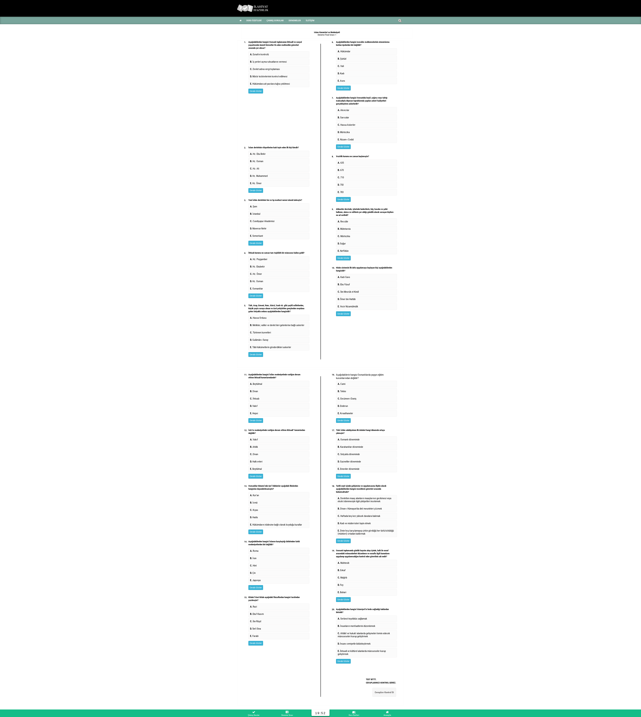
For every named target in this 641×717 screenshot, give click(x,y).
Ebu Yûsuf (344, 284)
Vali (341, 66)
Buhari (342, 592)
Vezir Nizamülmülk (348, 306)
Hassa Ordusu (258, 317)
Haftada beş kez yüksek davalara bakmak (359, 516)
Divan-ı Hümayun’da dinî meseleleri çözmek (360, 508)
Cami (341, 383)
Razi (253, 606)
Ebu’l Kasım (257, 614)
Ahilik (254, 446)
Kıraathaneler (345, 413)
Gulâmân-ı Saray (259, 339)
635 (341, 162)
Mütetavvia (344, 228)
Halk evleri (256, 461)
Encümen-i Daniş (347, 398)
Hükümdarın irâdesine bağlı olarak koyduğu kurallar (276, 524)
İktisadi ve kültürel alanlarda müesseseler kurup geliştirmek (362, 653)
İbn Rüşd (255, 621)
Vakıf (254, 405)
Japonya (255, 580)
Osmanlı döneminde (349, 439)
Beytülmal (256, 383)
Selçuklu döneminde (349, 454)
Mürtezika (344, 132)
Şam (253, 206)
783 (341, 192)
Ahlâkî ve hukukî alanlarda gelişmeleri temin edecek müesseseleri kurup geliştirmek (364, 635)
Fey (340, 584)
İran (253, 558)
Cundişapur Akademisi (262, 221)
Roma (254, 550)
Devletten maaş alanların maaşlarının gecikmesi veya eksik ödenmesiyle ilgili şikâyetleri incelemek (364, 500)
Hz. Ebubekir (257, 266)
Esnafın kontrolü (259, 54)
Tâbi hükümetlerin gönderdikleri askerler (270, 347)
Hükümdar (345, 51)
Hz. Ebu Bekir (258, 153)
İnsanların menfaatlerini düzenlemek (356, 626)
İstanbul (255, 213)
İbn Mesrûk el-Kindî (348, 291)
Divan (254, 391)
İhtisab (254, 398)
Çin (253, 572)
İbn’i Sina (255, 628)
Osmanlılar (256, 288)
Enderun (343, 405)
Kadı (341, 73)
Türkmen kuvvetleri (260, 332)
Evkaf (342, 570)
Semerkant (256, 235)
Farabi (254, 636)
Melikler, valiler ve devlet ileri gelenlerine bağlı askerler (277, 325)
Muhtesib (343, 562)
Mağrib (342, 577)
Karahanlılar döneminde (350, 446)
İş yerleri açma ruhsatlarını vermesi (268, 61)
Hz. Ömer (256, 183)
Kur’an (255, 495)
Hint (253, 565)
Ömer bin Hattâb (347, 299)
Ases (341, 80)
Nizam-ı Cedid (346, 139)
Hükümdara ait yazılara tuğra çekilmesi (270, 83)
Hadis (254, 517)
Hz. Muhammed (259, 175)
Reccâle (343, 221)
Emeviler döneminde (348, 468)
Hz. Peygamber (258, 259)
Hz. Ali (254, 168)
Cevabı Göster (256, 91)
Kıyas (254, 509)
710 (341, 177)
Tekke (342, 391)
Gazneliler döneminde (349, 461)
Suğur (342, 243)
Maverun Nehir (258, 228)
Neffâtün (343, 250)
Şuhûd (342, 58)
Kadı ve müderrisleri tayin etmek (355, 523)
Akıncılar (343, 110)
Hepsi (254, 413)
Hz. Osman (256, 161)
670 (341, 170)
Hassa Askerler (346, 124)
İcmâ (254, 502)
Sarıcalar (343, 117)
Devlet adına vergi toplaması (265, 69)
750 (341, 184)
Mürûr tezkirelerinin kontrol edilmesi (268, 76)
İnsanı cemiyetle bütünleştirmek (354, 643)
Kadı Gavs (344, 277)
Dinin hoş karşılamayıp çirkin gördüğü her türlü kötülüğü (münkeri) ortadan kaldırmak (366, 532)
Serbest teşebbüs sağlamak (352, 618)
